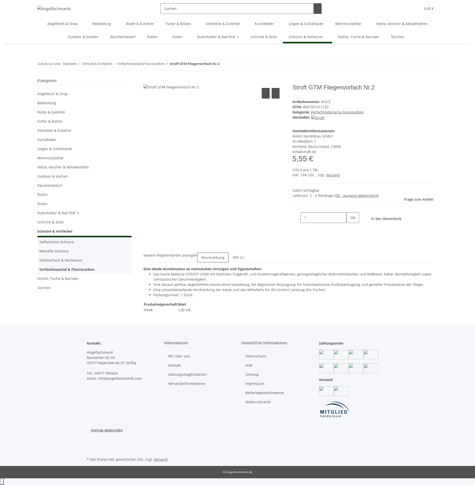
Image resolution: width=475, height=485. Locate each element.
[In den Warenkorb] (147, 81)
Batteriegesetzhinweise (264, 392)
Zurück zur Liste (49, 63)
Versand (333, 175)
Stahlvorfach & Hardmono (60, 260)
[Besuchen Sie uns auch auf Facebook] (91, 438)
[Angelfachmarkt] (54, 8)
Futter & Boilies (50, 121)
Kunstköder (46, 139)
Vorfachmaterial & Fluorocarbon (337, 112)
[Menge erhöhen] (350, 228)
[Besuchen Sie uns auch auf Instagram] (91, 444)
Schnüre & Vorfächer (54, 231)
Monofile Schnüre (54, 251)
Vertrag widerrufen (107, 430)
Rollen (42, 194)
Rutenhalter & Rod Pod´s (58, 213)
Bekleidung (46, 103)
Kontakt (174, 365)
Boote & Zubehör (51, 112)
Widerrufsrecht (258, 402)
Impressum (254, 383)
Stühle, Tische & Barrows (57, 278)
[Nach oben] (2, 481)
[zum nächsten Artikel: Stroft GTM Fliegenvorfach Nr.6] (232, 64)
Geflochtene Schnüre (56, 242)
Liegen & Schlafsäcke (54, 148)
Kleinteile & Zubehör (54, 130)
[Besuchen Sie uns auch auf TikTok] (91, 450)
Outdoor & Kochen (52, 176)
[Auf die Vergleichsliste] (266, 93)
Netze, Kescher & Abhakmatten (63, 167)
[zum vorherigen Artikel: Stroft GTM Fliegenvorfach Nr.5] (223, 64)
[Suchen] (318, 8)
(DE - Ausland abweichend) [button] (356, 195)
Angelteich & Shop (52, 93)
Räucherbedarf (49, 185)
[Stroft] (317, 117)
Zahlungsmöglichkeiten (187, 374)
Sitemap (252, 374)
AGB (248, 365)
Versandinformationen (187, 383)
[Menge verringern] (296, 217)
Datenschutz (255, 356)
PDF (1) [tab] (238, 257)
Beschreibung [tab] (212, 257)
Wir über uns (179, 356)
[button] (407, 8)
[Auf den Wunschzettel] (276, 93)
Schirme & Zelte (50, 222)
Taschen (44, 287)
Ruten (42, 203)
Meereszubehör (50, 158)
